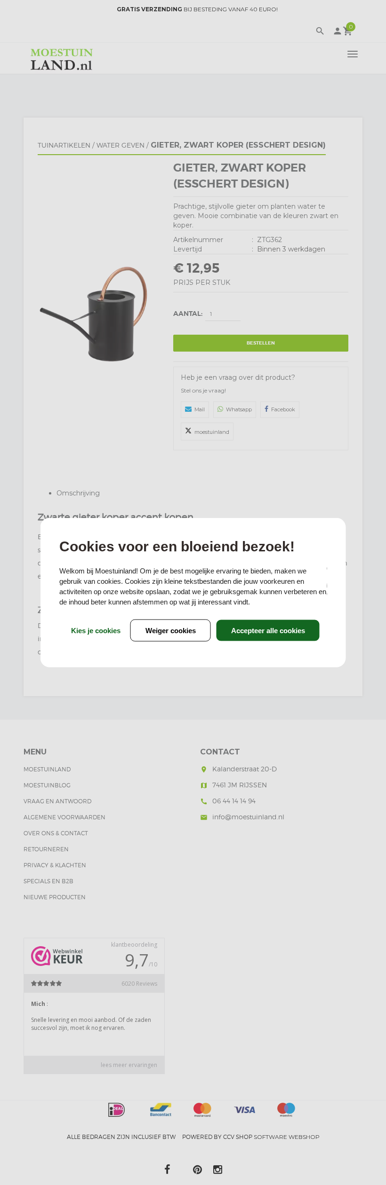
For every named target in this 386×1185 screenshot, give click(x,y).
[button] (268, 630)
